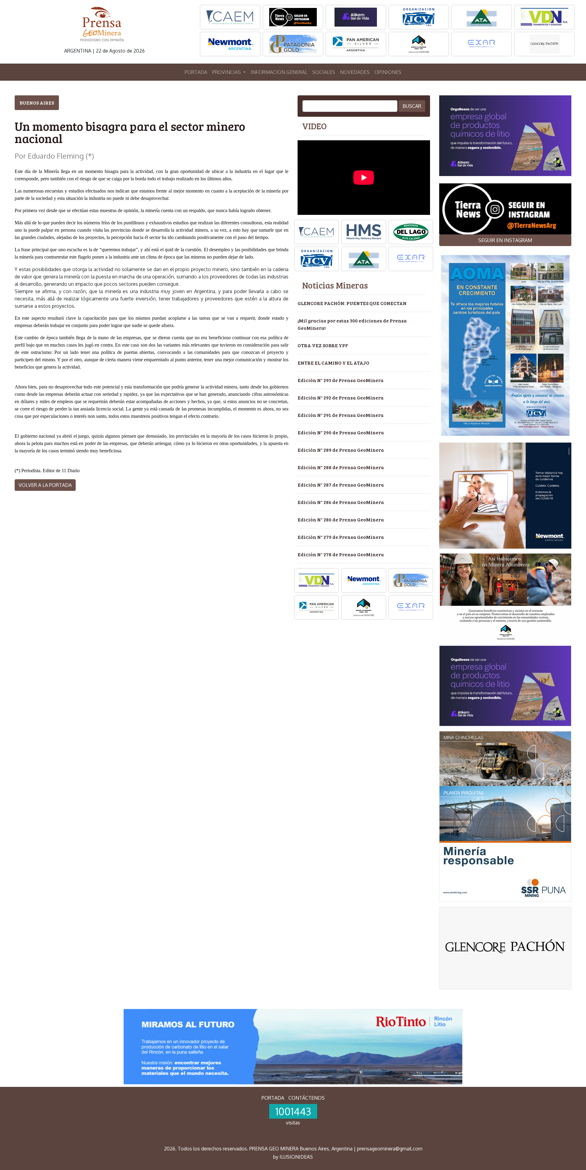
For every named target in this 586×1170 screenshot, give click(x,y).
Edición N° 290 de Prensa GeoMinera (341, 432)
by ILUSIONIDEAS (293, 1157)
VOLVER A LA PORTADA (45, 485)
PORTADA (196, 72)
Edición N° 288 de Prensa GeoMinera (341, 467)
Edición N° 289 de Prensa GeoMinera (341, 450)
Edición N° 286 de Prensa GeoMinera (341, 502)
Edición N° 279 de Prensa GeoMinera (341, 537)
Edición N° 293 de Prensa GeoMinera (341, 380)
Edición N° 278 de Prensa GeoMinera (341, 554)
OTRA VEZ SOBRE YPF (323, 345)
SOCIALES (323, 72)
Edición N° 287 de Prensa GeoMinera (341, 484)
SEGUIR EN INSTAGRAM (505, 240)
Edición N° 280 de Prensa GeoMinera (341, 519)
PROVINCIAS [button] (227, 72)
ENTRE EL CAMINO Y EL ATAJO (333, 362)
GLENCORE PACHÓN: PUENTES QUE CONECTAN (352, 303)
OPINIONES (387, 72)
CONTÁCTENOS (306, 1098)
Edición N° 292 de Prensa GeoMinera (341, 397)
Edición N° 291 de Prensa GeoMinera (341, 415)
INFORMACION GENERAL (279, 72)
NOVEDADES (355, 72)
